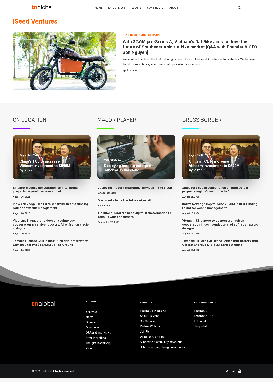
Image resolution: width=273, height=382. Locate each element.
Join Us (145, 331)
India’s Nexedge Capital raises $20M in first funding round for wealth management (50, 206)
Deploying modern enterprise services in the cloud (135, 188)
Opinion (91, 322)
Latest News (116, 7)
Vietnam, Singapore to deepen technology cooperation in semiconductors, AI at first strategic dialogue (51, 224)
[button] (239, 7)
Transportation (138, 35)
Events (136, 7)
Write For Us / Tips (152, 337)
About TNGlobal (150, 316)
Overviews (93, 327)
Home (99, 7)
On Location (29, 120)
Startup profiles (96, 338)
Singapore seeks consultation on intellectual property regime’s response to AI (45, 189)
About (173, 7)
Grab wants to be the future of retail (124, 200)
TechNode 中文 (204, 316)
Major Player (117, 120)
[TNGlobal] (42, 7)
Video (89, 348)
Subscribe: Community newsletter (161, 342)
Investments (153, 35)
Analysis (91, 312)
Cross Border (202, 120)
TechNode (200, 311)
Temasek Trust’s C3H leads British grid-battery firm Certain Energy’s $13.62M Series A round (51, 242)
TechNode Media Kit (153, 311)
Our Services (148, 321)
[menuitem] (98, 7)
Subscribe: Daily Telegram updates (162, 347)
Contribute (155, 7)
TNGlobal (200, 321)
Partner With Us (150, 326)
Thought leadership (98, 343)
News (126, 35)
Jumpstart (200, 326)
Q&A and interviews (98, 332)
